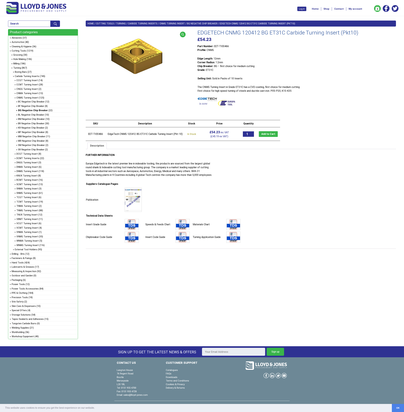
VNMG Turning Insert (27, 236)
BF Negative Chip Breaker (31, 106)
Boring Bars (21, 72)
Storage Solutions (21, 314)
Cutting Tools (105, 23)
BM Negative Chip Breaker (31, 119)
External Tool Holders (26, 249)
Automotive (18, 42)
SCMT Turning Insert (27, 184)
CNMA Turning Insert (27, 93)
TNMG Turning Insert (27, 210)
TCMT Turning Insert (27, 201)
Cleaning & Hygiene (22, 46)
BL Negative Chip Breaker (31, 114)
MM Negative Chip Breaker (31, 136)
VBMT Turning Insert (27, 219)
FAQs (168, 373)
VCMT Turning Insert (27, 227)
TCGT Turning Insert (27, 197)
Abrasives (17, 37)
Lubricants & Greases (23, 266)
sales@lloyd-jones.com (135, 395)
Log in (302, 9)
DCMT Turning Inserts (27, 158)
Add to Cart (268, 133)
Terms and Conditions (177, 380)
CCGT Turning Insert (27, 80)
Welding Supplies (20, 327)
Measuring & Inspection (24, 271)
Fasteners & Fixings (22, 258)
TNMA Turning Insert (27, 206)
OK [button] (398, 408)
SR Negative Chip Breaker (31, 149)
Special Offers (19, 310)
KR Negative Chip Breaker (31, 127)
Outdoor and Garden (22, 275)
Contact (339, 8)
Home (315, 8)
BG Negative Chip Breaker (202, 23)
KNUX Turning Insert (26, 175)
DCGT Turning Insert (27, 153)
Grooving (18, 54)
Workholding (18, 332)
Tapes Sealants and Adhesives (28, 319)
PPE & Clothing (19, 293)
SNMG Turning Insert (27, 193)
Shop (326, 8)
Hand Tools (18, 262)
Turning (121, 23)
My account (355, 8)
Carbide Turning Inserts (142, 23)
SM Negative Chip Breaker (31, 145)
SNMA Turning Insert (27, 188)
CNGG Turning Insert (27, 89)
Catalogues (172, 370)
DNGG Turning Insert (27, 162)
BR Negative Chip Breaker (31, 123)
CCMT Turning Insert (27, 84)
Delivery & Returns (175, 387)
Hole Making (19, 59)
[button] (183, 34)
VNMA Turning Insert (27, 232)
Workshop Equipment (23, 336)
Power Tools (18, 284)
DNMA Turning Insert (27, 167)
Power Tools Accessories (25, 288)
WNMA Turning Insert (27, 240)
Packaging (17, 280)
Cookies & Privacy (175, 384)
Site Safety (18, 301)
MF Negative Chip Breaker (31, 132)
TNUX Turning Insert (27, 214)
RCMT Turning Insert (27, 179)
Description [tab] (97, 145)
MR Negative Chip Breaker (31, 140)
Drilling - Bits (18, 253)
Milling (16, 63)
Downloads (171, 377)
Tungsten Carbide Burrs (24, 323)
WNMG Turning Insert (27, 245)
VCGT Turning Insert (27, 223)
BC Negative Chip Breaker (31, 101)
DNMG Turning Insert (27, 171)
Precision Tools (20, 297)
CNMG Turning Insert (172, 23)
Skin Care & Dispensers (24, 306)
